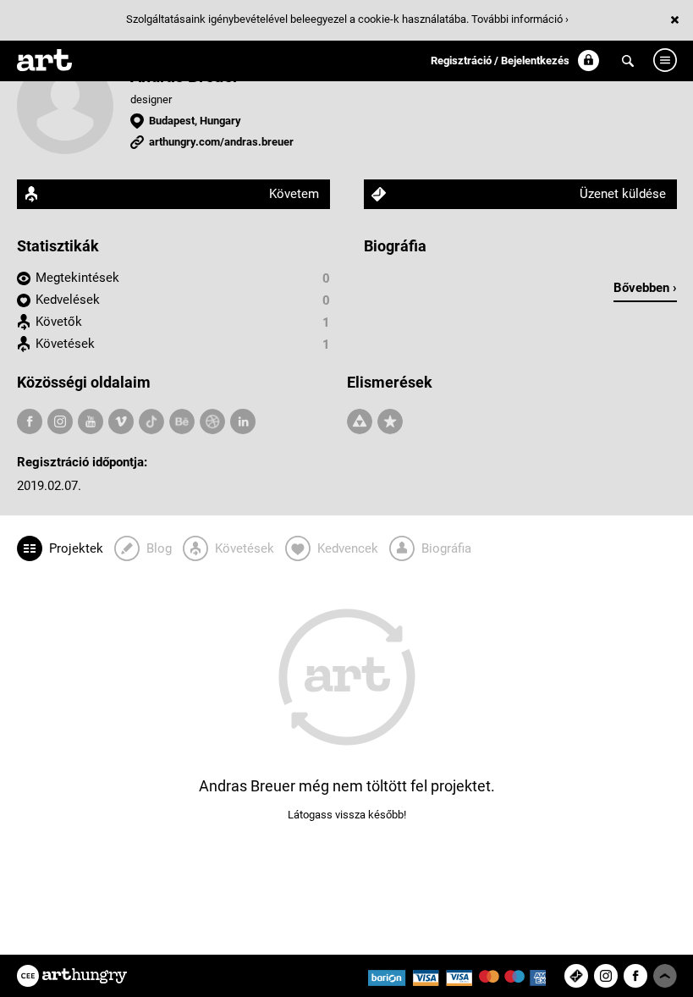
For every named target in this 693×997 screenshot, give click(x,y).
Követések (65, 343)
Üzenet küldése (623, 193)
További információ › (520, 19)
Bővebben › (645, 287)
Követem (294, 193)
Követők (59, 321)
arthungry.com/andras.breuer (221, 141)
